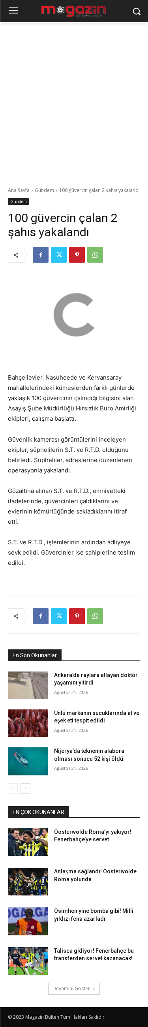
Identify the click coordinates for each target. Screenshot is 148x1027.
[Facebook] (41, 255)
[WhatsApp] (95, 255)
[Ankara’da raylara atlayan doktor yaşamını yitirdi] (28, 685)
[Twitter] (59, 255)
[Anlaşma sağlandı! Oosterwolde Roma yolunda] (28, 881)
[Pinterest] (77, 255)
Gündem (44, 190)
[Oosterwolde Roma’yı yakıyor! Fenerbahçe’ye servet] (28, 842)
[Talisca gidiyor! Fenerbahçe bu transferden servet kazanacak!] (28, 961)
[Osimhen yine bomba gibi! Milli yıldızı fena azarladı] (28, 921)
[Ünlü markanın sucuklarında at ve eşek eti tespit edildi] (28, 723)
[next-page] (25, 788)
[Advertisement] (74, 100)
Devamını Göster (71, 988)
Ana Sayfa (19, 190)
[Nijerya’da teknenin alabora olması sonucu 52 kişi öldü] (28, 761)
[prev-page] (13, 788)
